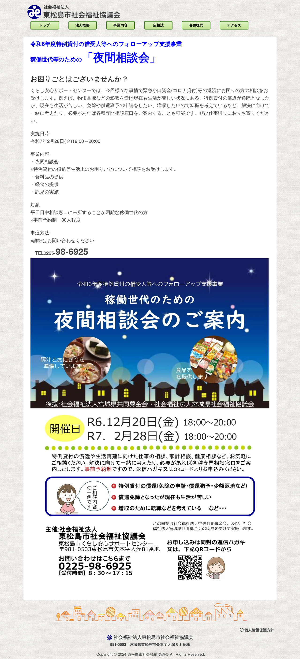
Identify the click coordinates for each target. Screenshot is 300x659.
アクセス (234, 25)
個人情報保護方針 (259, 630)
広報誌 (158, 25)
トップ (44, 25)
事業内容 (120, 25)
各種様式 (196, 25)
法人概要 (82, 25)
